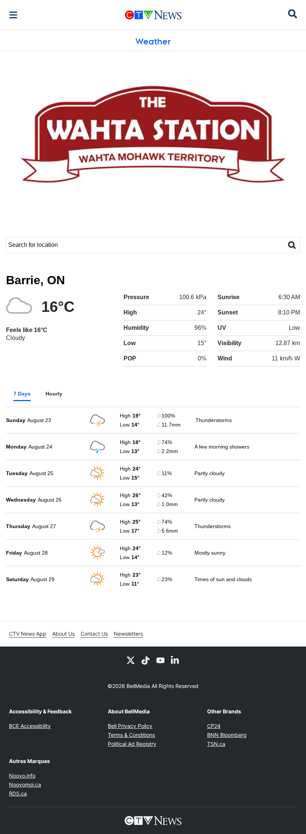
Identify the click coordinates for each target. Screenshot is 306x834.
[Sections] (13, 14)
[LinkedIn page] (175, 659)
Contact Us (94, 633)
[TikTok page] (145, 659)
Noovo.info (22, 775)
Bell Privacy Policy (130, 726)
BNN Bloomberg (227, 735)
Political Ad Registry (132, 744)
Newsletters (128, 633)
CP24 (214, 726)
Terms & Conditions (131, 735)
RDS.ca (18, 793)
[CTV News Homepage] (153, 14)
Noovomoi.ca (25, 784)
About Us (63, 633)
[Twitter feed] (130, 659)
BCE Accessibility (30, 726)
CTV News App (27, 633)
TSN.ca (216, 744)
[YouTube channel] (160, 659)
